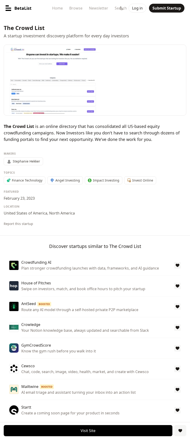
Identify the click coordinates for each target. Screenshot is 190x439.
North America (62, 213)
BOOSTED (44, 304)
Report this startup (18, 223)
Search (121, 8)
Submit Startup (166, 8)
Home (57, 8)
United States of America (25, 213)
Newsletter (98, 8)
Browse (75, 8)
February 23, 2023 (19, 198)
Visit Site (88, 430)
